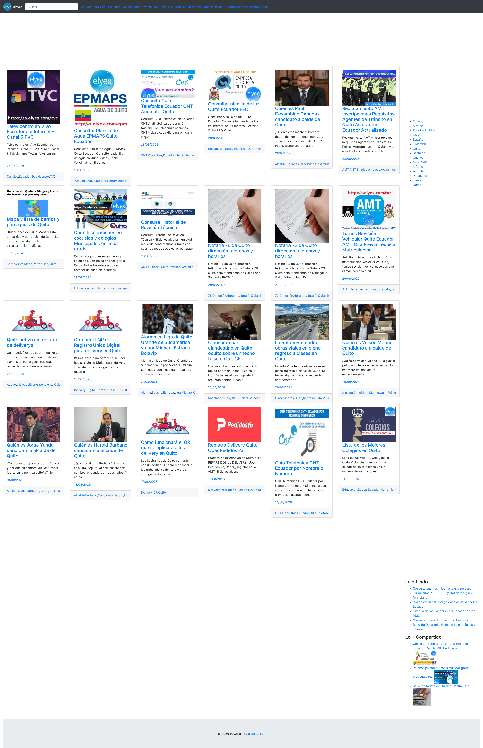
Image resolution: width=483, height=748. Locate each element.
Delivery (80, 390)
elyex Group (256, 734)
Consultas (155, 155)
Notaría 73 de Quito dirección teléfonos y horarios (297, 251)
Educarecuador (170, 7)
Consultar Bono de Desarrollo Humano (440, 620)
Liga (178, 392)
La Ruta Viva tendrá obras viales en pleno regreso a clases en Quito (298, 350)
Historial (154, 267)
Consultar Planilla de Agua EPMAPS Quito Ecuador (96, 136)
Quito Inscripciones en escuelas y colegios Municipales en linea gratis (98, 240)
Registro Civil (96, 7)
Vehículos (151, 7)
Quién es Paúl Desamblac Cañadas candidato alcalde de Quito (297, 116)
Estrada (168, 392)
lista (20, 264)
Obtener (102, 390)
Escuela (95, 288)
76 (210, 296)
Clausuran (238, 398)
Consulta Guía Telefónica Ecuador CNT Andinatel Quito (167, 106)
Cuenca (418, 157)
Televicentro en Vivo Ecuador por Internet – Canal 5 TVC (30, 132)
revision (175, 267)
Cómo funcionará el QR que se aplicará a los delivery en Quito (165, 448)
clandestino (222, 398)
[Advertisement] (113, 39)
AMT (345, 169)
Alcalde (280, 164)
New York (420, 162)
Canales (12, 176)
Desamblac (323, 164)
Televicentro (40, 176)
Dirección (219, 296)
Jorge (38, 491)
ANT (353, 169)
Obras (289, 398)
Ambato (418, 171)
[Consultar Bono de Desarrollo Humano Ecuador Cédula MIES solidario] (425, 658)
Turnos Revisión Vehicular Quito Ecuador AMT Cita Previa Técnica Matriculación (368, 241)
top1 (394, 289)
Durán (417, 185)
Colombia (420, 144)
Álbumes (80, 181)
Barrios (12, 264)
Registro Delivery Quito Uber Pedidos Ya (233, 447)
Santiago (419, 153)
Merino (374, 392)
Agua (91, 181)
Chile (416, 135)
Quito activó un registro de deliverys (32, 342)
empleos (374, 169)
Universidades (132, 7)
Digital (91, 390)
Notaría (245, 296)
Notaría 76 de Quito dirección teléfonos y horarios (230, 251)
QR (118, 390)
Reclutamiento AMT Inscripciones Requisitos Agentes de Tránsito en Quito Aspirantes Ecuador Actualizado (368, 119)
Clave (21, 384)
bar (210, 398)
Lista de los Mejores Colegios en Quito (363, 447)
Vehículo (187, 267)
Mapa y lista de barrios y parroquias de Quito (33, 221)
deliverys (32, 384)
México (418, 126)
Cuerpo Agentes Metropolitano (246, 7)
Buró (82, 7)
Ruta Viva (322, 398)
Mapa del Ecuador (196, 7)
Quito (53, 264)
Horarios (233, 296)
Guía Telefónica (321, 513)
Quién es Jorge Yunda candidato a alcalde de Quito (31, 450)
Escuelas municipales (116, 288)
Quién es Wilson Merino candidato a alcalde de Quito (367, 348)
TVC (53, 176)
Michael (187, 392)
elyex (17, 6)
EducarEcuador (369, 489)
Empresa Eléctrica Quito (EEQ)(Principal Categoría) (257, 149)
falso (249, 398)
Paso (112, 390)
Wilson (393, 392)
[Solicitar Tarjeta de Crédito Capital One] (422, 697)
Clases (280, 398)
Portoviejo (420, 176)
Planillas (216, 7)
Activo (11, 384)
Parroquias (40, 264)
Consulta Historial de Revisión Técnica (163, 224)
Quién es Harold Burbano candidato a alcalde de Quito (100, 450)
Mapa (28, 264)
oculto (257, 398)
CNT (144, 155)
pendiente (46, 384)
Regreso (309, 398)
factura (101, 181)
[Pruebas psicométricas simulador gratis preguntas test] (446, 676)
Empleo (362, 169)
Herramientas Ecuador (123, 181)
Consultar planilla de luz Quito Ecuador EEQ (233, 106)
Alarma (146, 392)
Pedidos (243, 490)
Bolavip (157, 392)
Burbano (91, 495)
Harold (118, 495)
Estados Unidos (424, 130)
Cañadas (292, 164)
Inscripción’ (229, 490)
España (418, 139)
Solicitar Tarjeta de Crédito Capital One (441, 686)
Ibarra (417, 180)
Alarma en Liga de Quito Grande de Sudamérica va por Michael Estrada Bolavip (166, 345)
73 (277, 296)
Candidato (307, 164)
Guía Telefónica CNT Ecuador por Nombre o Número (299, 468)
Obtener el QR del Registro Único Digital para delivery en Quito (97, 345)
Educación (81, 288)
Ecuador (114, 7)
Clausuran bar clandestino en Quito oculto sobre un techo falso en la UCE (231, 350)
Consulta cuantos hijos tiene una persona (442, 588)
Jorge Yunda (52, 491)
